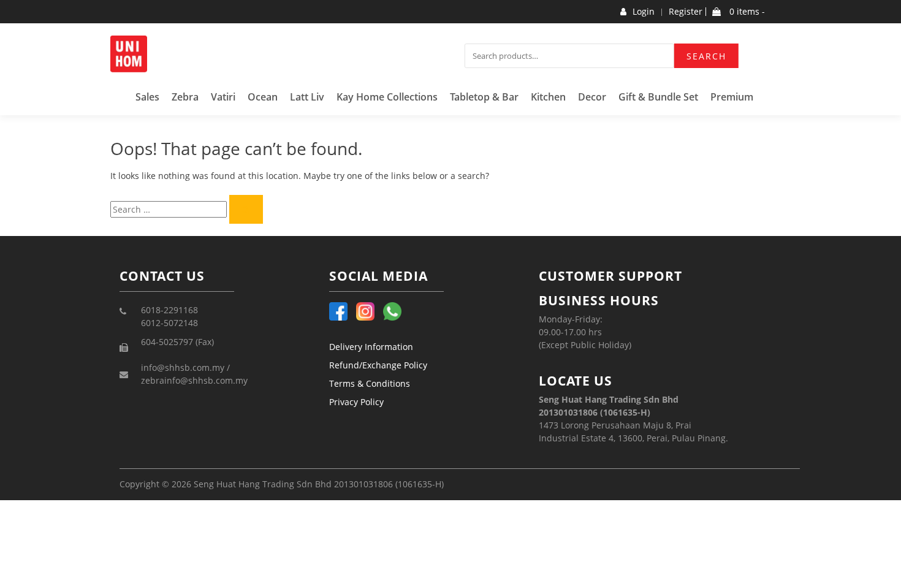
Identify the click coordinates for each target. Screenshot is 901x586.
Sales (147, 97)
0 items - (746, 11)
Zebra (185, 97)
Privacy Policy (356, 402)
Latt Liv (307, 97)
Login (644, 11)
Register (685, 11)
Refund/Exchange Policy (378, 365)
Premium (731, 97)
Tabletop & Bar (484, 97)
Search (706, 56)
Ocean (263, 97)
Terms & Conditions (369, 383)
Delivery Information (371, 346)
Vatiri (223, 97)
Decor (592, 97)
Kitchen (548, 97)
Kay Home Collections (387, 97)
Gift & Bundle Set (658, 97)
